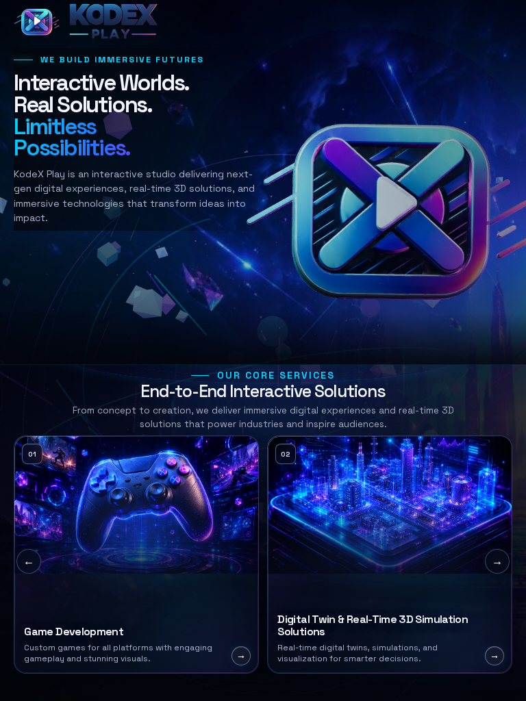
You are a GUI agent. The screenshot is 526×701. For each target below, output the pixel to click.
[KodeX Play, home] (71, 21)
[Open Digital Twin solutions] (390, 554)
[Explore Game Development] (136, 554)
